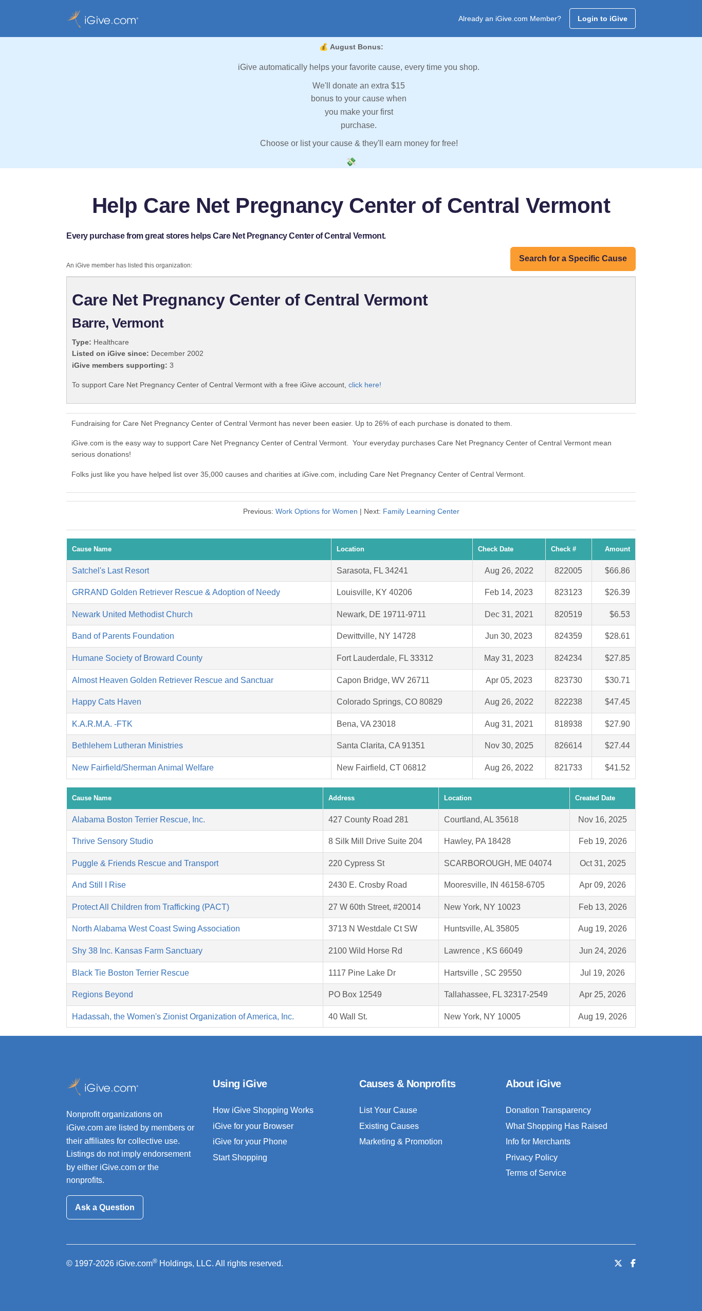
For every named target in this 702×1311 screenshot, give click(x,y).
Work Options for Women (316, 511)
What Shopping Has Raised (556, 1126)
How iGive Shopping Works (263, 1110)
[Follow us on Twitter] (618, 1263)
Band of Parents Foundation (123, 636)
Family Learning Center (421, 511)
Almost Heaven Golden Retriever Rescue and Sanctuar (172, 680)
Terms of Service (536, 1173)
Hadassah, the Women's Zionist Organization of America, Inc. (183, 1016)
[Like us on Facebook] (633, 1263)
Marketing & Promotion (400, 1141)
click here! (364, 385)
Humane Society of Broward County (137, 658)
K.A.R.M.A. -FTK (102, 724)
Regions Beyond (102, 994)
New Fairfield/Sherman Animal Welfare (143, 767)
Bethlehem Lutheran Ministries (127, 745)
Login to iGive (602, 18)
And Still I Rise (99, 885)
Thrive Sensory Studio (112, 841)
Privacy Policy (532, 1157)
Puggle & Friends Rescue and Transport (145, 863)
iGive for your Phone (250, 1141)
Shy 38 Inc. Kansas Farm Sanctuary (137, 950)
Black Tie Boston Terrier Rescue (130, 972)
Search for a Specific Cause (573, 258)
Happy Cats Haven (106, 701)
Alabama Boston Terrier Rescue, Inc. (138, 819)
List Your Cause (388, 1110)
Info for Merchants (538, 1141)
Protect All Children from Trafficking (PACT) (150, 907)
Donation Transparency (548, 1110)
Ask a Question (105, 1207)
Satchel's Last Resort (110, 570)
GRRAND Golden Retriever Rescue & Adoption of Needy (176, 592)
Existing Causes (389, 1126)
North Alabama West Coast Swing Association (156, 928)
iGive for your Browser (253, 1126)
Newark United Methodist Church (132, 614)
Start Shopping (240, 1157)
